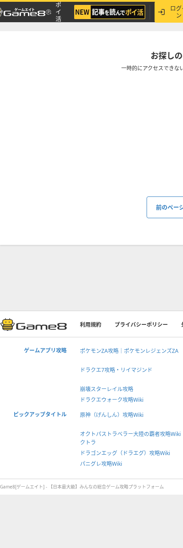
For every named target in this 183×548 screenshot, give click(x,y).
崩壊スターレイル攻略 (106, 389)
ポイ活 (58, 11)
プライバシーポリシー (141, 324)
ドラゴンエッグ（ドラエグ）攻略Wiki (125, 453)
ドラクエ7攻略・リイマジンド (116, 370)
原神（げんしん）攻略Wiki (111, 415)
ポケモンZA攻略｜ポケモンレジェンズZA (129, 351)
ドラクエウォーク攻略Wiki (111, 400)
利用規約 (90, 324)
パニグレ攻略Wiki (101, 464)
